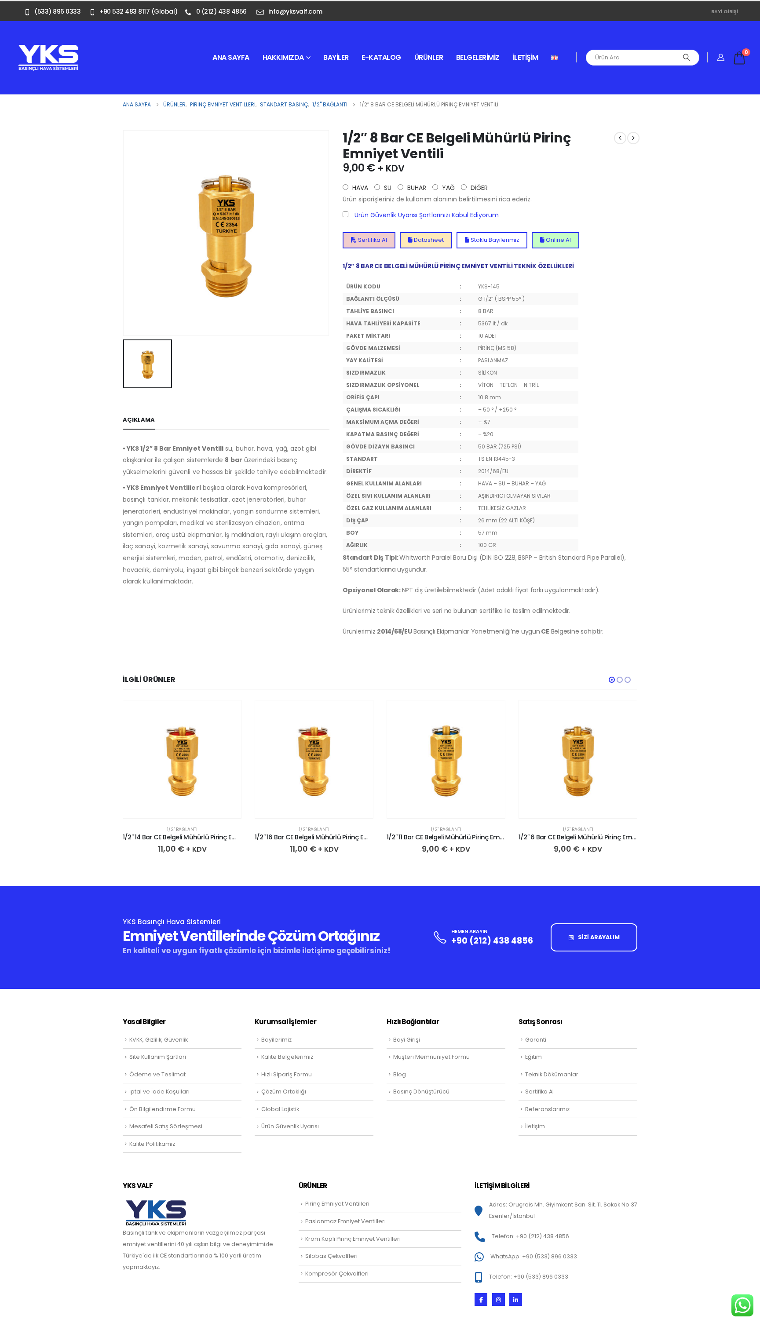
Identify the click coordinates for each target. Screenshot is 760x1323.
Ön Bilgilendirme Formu (162, 1109)
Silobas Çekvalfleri (331, 1256)
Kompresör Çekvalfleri (337, 1273)
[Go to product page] (182, 759)
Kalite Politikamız (152, 1144)
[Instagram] (498, 1299)
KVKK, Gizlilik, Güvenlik (158, 1039)
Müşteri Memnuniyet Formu (431, 1057)
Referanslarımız (547, 1109)
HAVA (359, 187)
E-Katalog (381, 57)
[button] (612, 679)
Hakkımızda (283, 57)
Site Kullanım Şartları (157, 1057)
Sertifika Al (372, 240)
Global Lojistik (280, 1109)
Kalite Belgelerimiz (287, 1057)
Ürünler (428, 57)
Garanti (535, 1039)
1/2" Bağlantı (182, 829)
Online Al (557, 240)
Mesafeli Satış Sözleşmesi (165, 1126)
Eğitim (533, 1057)
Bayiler (336, 57)
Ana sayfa (230, 57)
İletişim (525, 57)
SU (386, 187)
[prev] (620, 138)
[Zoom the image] (48, 49)
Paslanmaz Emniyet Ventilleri (345, 1221)
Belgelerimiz (478, 57)
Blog (399, 1074)
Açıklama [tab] (139, 419)
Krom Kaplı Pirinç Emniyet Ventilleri (353, 1239)
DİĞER (478, 187)
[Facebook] (481, 1299)
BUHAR (416, 187)
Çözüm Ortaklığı (283, 1091)
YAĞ (447, 187)
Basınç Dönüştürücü (421, 1091)
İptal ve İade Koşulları (159, 1091)
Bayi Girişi (724, 11)
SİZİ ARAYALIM (598, 937)
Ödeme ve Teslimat (157, 1074)
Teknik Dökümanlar (551, 1074)
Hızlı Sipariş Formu (286, 1074)
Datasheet (428, 240)
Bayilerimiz (276, 1039)
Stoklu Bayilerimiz (494, 240)
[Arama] (686, 57)
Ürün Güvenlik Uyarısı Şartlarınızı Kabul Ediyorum (426, 215)
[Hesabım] (721, 57)
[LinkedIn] (515, 1299)
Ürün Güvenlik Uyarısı (290, 1126)
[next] (633, 138)
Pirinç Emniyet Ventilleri (337, 1203)
